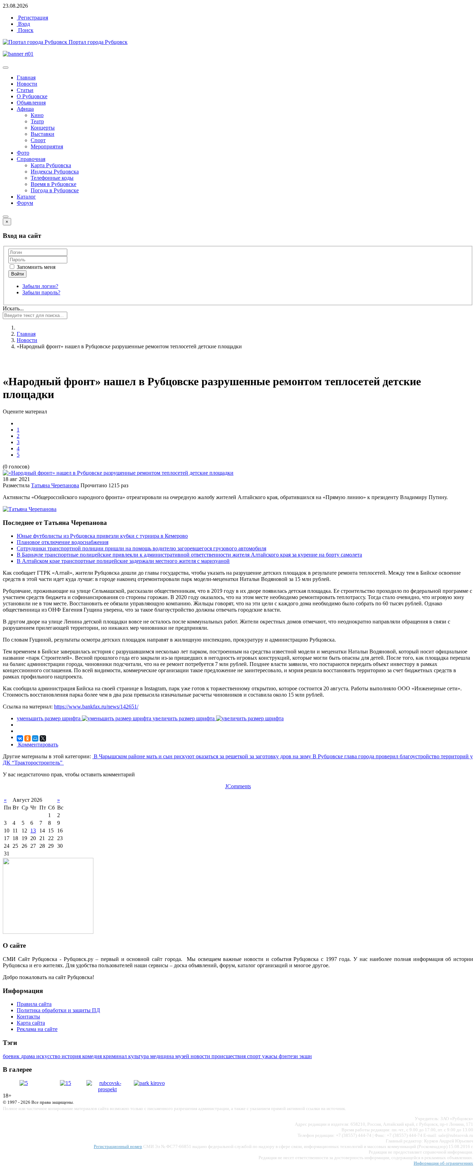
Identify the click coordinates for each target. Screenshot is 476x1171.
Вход (23, 24)
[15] (65, 1083)
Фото (23, 153)
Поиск (25, 30)
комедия (92, 1056)
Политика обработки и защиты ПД (58, 1010)
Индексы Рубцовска (55, 172)
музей (183, 1056)
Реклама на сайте (37, 1029)
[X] (43, 738)
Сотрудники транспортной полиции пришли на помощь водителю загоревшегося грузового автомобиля (141, 548)
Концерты (43, 128)
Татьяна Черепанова (55, 485)
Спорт (38, 140)
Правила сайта (34, 1004)
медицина (162, 1056)
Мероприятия (47, 146)
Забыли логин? (40, 286)
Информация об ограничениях (443, 1163)
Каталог (26, 197)
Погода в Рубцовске (55, 190)
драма (28, 1056)
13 (33, 830)
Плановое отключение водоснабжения (62, 542)
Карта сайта (31, 1023)
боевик (12, 1056)
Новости (27, 84)
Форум (25, 203)
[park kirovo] (149, 1083)
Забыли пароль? (41, 292)
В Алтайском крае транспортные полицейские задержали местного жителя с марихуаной (123, 561)
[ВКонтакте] (20, 738)
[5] (24, 1083)
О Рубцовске (32, 96)
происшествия (229, 1056)
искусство (49, 1056)
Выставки (42, 134)
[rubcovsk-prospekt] (107, 1089)
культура (139, 1056)
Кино (37, 115)
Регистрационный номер (118, 1146)
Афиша (25, 109)
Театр (37, 121)
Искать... (13, 308)
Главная (26, 77)
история (72, 1056)
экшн (305, 1056)
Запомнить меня (35, 267)
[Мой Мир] (35, 738)
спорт (254, 1056)
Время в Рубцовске (53, 184)
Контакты (28, 1016)
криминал (115, 1056)
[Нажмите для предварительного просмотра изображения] (118, 473)
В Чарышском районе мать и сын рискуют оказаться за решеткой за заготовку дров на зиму (202, 756)
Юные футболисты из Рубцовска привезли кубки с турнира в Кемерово (102, 536)
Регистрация (32, 18)
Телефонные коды (52, 178)
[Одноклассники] (27, 738)
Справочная (31, 159)
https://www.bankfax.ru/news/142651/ (96, 706)
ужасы (270, 1056)
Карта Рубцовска (51, 165)
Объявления (31, 103)
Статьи (25, 90)
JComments (238, 786)
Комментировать (37, 744)
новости (201, 1056)
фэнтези (289, 1056)
